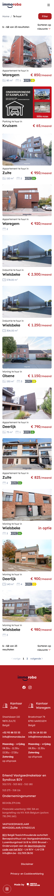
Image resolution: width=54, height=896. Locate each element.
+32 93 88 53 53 (11, 732)
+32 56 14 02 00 (37, 732)
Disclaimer (27, 863)
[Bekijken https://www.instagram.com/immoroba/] (30, 687)
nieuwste (42, 28)
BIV (4, 834)
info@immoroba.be (13, 736)
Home (5, 16)
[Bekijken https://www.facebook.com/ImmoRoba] (24, 687)
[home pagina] (12, 5)
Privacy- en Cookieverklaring (27, 873)
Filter (45, 16)
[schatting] (7, 889)
